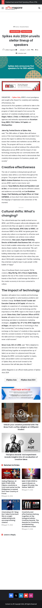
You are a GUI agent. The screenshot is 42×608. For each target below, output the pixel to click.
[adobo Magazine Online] (14, 8)
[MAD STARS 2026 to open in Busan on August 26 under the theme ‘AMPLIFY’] (31, 473)
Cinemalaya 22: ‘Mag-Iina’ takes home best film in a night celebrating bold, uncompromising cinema (10, 517)
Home (17, 27)
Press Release (26, 31)
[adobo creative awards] (21, 86)
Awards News (24, 27)
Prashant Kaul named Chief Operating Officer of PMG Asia (23, 2)
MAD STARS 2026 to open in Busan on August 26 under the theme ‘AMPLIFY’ (30, 484)
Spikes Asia (16, 97)
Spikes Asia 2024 (28, 380)
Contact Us (8, 604)
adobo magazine (10, 50)
